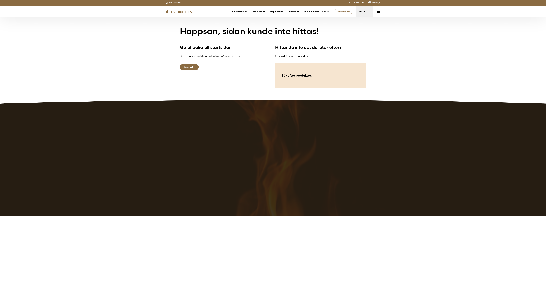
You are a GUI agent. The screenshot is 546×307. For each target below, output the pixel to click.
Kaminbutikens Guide (315, 11)
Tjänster (291, 11)
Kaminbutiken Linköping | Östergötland (287, 168)
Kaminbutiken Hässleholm (280, 162)
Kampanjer (328, 145)
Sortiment (256, 11)
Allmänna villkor (368, 141)
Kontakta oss (343, 11)
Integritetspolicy (368, 148)
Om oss (326, 151)
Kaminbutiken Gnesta (278, 148)
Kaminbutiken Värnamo (279, 179)
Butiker (363, 11)
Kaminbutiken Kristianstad (280, 165)
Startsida (189, 67)
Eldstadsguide (239, 11)
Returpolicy (365, 145)
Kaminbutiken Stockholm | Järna (284, 175)
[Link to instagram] (378, 190)
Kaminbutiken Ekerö (277, 145)
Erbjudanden (276, 11)
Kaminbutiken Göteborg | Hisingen (285, 155)
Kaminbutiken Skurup (277, 172)
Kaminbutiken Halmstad (279, 158)
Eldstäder (327, 141)
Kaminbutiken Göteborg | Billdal (283, 151)
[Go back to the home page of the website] (180, 11)
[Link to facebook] (370, 190)
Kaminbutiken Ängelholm (280, 182)
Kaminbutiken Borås (277, 141)
